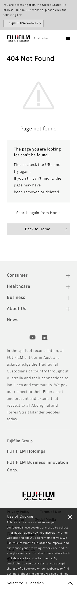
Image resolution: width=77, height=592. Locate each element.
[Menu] (68, 38)
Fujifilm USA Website (23, 23)
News (12, 320)
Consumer (17, 275)
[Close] (70, 516)
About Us (16, 309)
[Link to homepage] (18, 38)
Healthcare (18, 286)
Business (16, 297)
